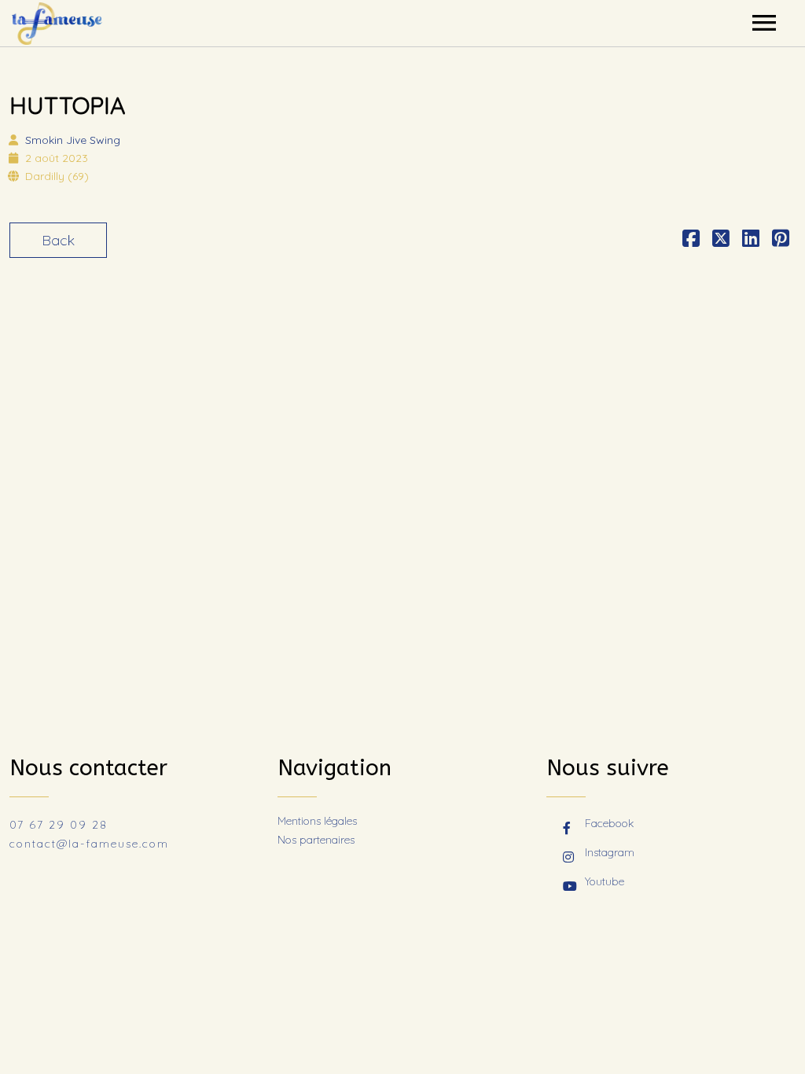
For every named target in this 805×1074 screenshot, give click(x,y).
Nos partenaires (316, 840)
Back (58, 240)
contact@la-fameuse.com (89, 844)
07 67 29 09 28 (58, 825)
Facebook (609, 823)
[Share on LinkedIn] (751, 240)
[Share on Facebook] (691, 240)
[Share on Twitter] (721, 240)
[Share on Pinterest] (781, 240)
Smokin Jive (72, 140)
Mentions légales (317, 821)
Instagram (609, 852)
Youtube (604, 881)
